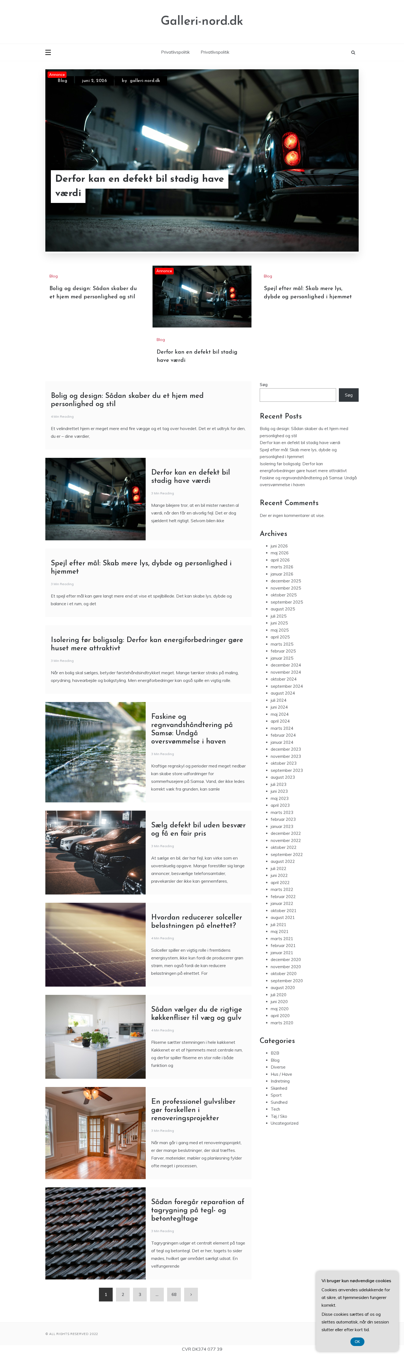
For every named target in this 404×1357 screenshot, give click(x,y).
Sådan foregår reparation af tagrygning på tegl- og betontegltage (197, 1211)
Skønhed (279, 1088)
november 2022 (286, 840)
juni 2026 (279, 546)
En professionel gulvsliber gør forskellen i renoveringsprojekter (193, 1110)
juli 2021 (278, 924)
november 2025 (286, 588)
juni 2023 (279, 791)
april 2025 (280, 637)
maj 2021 (280, 931)
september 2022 (287, 854)
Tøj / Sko (279, 1116)
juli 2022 (278, 868)
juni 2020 (279, 1001)
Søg (264, 384)
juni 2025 (279, 623)
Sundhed (279, 1102)
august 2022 (283, 861)
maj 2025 (280, 630)
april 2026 (280, 560)
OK (357, 1342)
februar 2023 (283, 819)
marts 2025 (282, 644)
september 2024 (287, 686)
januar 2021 (282, 952)
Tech (275, 1109)
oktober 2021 (284, 910)
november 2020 (286, 966)
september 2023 (287, 770)
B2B (275, 1053)
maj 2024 (280, 714)
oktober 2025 (284, 595)
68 (173, 1294)
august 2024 (283, 693)
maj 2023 (280, 798)
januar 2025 (282, 658)
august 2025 (283, 609)
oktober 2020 (284, 973)
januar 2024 (282, 742)
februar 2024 (283, 735)
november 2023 (286, 756)
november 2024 (286, 672)
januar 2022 (282, 903)
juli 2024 (278, 700)
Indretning (280, 1081)
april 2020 (280, 1015)
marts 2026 (282, 566)
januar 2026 (282, 574)
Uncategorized (284, 1123)
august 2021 (283, 917)
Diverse (278, 1067)
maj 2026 (280, 552)
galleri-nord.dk (145, 81)
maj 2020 (280, 1008)
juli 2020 (278, 994)
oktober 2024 (284, 679)
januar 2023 (282, 826)
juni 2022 (279, 875)
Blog (62, 81)
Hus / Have (281, 1074)
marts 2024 (282, 728)
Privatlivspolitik (175, 52)
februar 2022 (283, 896)
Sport (276, 1095)
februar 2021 (283, 945)
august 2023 (283, 777)
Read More (336, 187)
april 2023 (280, 805)
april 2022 (280, 882)
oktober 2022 (284, 847)
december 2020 (286, 959)
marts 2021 (282, 938)
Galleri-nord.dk (202, 21)
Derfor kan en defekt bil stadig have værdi (139, 187)
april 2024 (280, 721)
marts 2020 (282, 1022)
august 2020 (283, 987)
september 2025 (287, 602)
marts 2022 (282, 889)
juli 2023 (278, 784)
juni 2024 (279, 707)
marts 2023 (282, 812)
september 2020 (287, 980)
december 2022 (286, 833)
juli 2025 (278, 616)
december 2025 (286, 580)
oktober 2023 (284, 763)
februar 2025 (283, 651)
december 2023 (286, 749)
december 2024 (286, 665)
